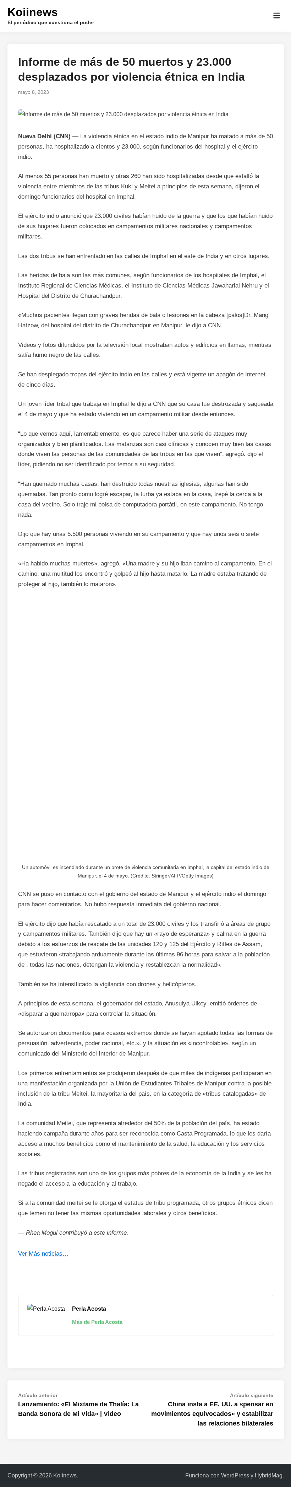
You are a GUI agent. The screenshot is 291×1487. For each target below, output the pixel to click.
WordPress (235, 1475)
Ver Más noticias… (43, 1253)
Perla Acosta (89, 1309)
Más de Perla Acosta (97, 1322)
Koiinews (32, 12)
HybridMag (268, 1475)
